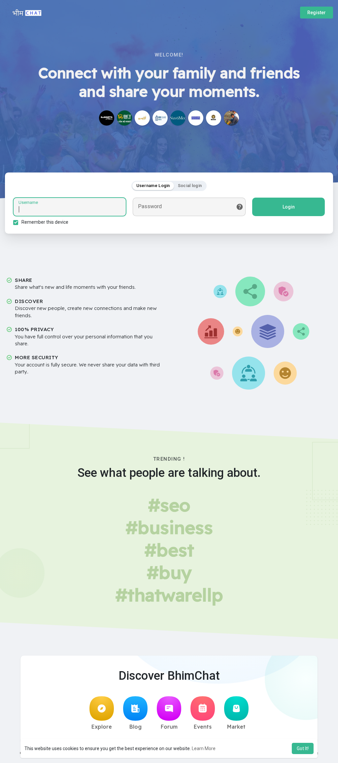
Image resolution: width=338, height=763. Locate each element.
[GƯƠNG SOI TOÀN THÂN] (195, 118)
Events (203, 726)
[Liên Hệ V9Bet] (124, 118)
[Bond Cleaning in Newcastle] (160, 118)
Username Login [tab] (153, 185)
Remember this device (44, 222)
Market (236, 726)
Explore (101, 726)
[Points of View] (213, 118)
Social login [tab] (190, 185)
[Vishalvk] (231, 118)
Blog (135, 726)
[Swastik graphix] (142, 118)
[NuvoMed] (178, 118)
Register (316, 12)
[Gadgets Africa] (106, 118)
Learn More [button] (204, 748)
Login (289, 207)
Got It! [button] (303, 748)
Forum (169, 726)
